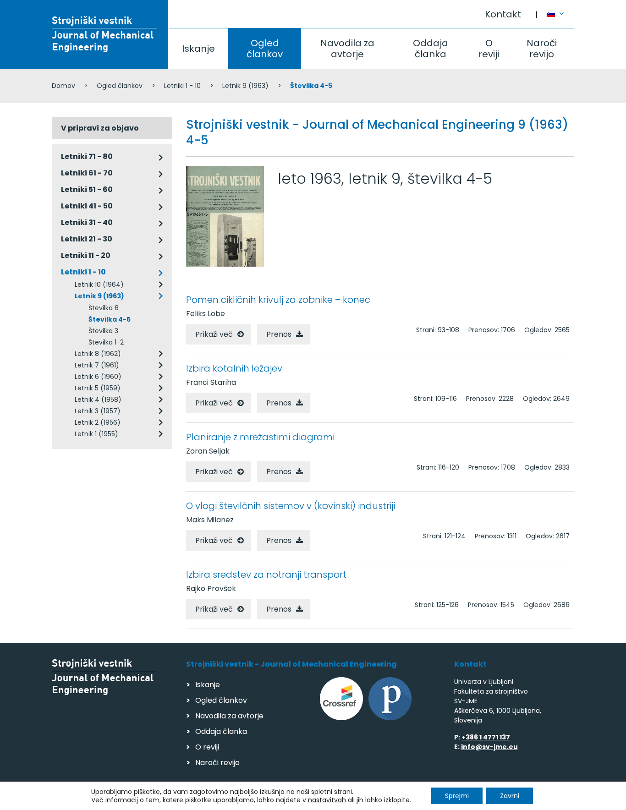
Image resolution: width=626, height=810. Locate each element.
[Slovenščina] (560, 9)
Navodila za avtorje (347, 48)
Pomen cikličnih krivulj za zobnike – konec (278, 299)
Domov (63, 85)
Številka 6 (103, 307)
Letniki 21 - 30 (86, 239)
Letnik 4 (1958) (98, 399)
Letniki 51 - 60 (87, 189)
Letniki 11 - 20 (85, 255)
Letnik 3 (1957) (98, 411)
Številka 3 (103, 330)
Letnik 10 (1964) (99, 284)
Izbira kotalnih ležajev (234, 368)
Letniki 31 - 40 (87, 222)
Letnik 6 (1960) (98, 376)
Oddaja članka (430, 48)
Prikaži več (214, 334)
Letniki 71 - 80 (87, 156)
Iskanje (198, 48)
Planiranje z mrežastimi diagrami (260, 437)
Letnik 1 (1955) (96, 433)
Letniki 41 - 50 (87, 206)
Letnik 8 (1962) (98, 353)
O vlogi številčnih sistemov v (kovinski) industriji (290, 505)
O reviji (488, 48)
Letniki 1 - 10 (182, 85)
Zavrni (509, 795)
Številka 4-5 (109, 319)
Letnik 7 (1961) (97, 365)
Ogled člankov (265, 48)
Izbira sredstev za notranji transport (266, 574)
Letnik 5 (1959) (98, 388)
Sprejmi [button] (457, 795)
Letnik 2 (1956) (98, 422)
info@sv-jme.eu (489, 746)
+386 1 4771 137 (485, 737)
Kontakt (503, 14)
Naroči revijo (542, 48)
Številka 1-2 (106, 342)
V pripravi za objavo (100, 128)
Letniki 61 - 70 (87, 173)
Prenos (278, 334)
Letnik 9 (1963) (245, 85)
